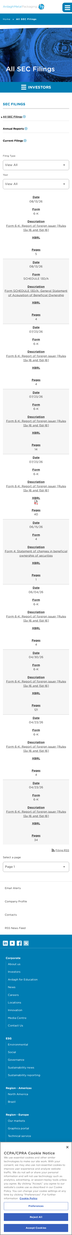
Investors (14, 971)
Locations (14, 1002)
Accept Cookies (36, 1227)
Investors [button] (39, 87)
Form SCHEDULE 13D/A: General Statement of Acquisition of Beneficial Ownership (36, 293)
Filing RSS (60, 850)
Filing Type (9, 155)
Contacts (11, 914)
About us (14, 964)
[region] (36, 1188)
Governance (16, 1059)
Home (6, 19)
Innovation (15, 1010)
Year (5, 174)
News (11, 987)
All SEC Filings (26, 19)
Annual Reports (13, 128)
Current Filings (13, 140)
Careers (13, 994)
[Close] (67, 1147)
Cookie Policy (28, 1198)
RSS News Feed (15, 928)
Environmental (18, 1044)
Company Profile (16, 901)
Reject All (36, 1217)
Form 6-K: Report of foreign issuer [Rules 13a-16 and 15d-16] (36, 228)
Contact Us (15, 1025)
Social (12, 1052)
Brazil (12, 1101)
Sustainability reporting (24, 1075)
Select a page (12, 857)
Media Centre (17, 1017)
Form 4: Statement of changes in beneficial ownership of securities (36, 553)
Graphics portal (18, 1128)
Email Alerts (13, 888)
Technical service (19, 1135)
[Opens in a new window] (5, 943)
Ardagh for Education (23, 979)
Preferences (36, 1206)
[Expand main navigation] (67, 7)
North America (18, 1094)
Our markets (16, 1120)
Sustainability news (21, 1067)
